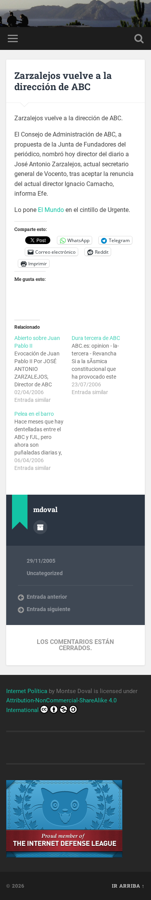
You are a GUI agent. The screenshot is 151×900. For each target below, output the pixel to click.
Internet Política (26, 691)
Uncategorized (45, 573)
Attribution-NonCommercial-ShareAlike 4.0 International (61, 705)
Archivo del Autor (40, 527)
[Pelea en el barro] (43, 441)
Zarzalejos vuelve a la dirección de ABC (63, 81)
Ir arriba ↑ (128, 886)
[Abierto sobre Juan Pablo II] (43, 369)
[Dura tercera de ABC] (100, 365)
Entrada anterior (47, 597)
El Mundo (51, 209)
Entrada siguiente (48, 609)
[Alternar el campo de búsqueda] (139, 38)
